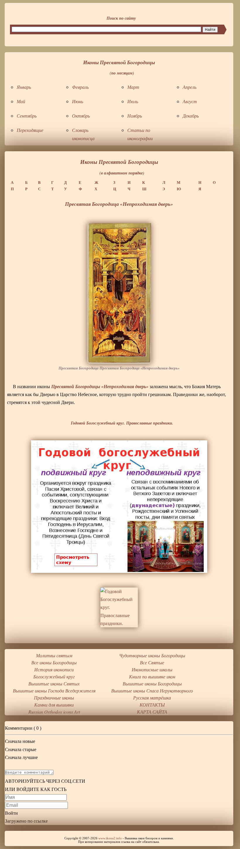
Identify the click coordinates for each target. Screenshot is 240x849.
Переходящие (30, 130)
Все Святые (152, 662)
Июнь (77, 101)
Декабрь (191, 116)
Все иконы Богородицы (54, 662)
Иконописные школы (152, 669)
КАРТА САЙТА (152, 712)
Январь (24, 87)
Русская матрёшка (152, 698)
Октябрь (81, 116)
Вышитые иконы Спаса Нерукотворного (152, 690)
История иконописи (54, 669)
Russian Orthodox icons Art (54, 712)
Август (190, 101)
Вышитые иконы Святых (54, 683)
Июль (132, 101)
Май (21, 101)
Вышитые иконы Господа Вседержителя (54, 690)
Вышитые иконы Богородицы (152, 683)
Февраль (80, 87)
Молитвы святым (54, 655)
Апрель (189, 87)
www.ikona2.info (110, 838)
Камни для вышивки (54, 705)
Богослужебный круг (54, 676)
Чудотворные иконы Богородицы (152, 655)
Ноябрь (134, 116)
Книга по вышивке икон (152, 676)
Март (133, 87)
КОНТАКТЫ (152, 705)
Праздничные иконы (54, 698)
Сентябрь (27, 116)
